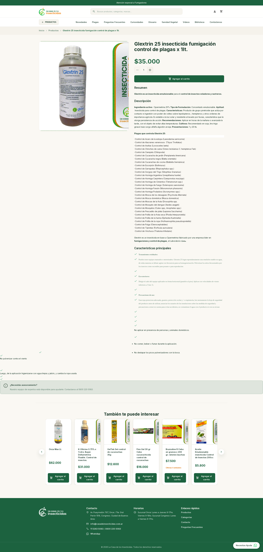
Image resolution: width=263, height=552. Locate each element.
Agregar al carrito (181, 79)
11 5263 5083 (96, 529)
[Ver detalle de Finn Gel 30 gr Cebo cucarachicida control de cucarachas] (146, 432)
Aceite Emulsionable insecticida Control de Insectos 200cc (204, 453)
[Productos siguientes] (221, 452)
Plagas (95, 22)
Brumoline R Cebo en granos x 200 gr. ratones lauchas (175, 452)
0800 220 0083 (113, 529)
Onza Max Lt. (55, 449)
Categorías (186, 517)
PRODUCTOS (50, 22)
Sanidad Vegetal (170, 22)
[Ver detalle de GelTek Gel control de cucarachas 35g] (117, 432)
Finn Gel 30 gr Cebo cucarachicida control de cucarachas (144, 454)
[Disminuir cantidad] (137, 70)
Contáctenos (216, 22)
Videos (186, 22)
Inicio (41, 30)
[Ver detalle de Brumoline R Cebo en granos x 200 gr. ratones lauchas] (175, 432)
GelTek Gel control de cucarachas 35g (116, 452)
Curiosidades (136, 22)
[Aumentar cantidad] (150, 70)
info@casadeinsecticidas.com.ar (106, 524)
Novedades (81, 22)
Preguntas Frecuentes (114, 22)
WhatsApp (95, 534)
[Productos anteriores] (41, 452)
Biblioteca (199, 22)
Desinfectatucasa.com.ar (153, 3)
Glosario (152, 22)
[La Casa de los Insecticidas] (50, 11)
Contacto (185, 522)
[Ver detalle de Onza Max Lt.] (58, 432)
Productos (53, 30)
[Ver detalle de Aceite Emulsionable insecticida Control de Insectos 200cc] (204, 432)
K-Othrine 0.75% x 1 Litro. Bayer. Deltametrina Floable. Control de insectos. (87, 454)
